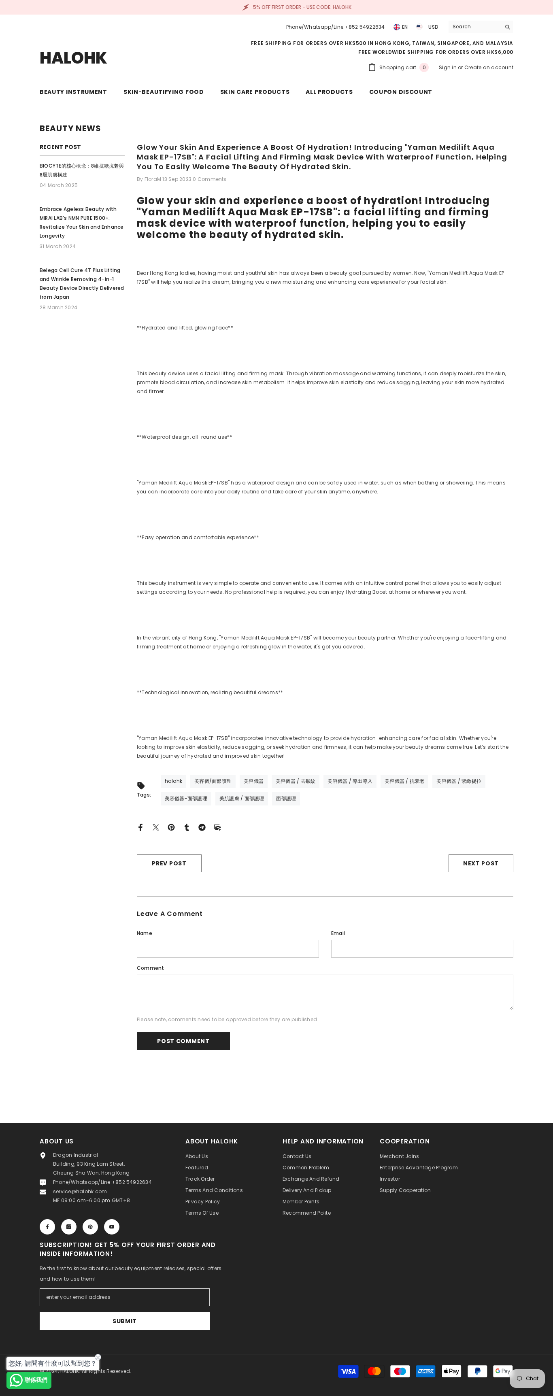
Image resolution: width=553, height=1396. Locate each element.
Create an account (488, 67)
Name (144, 933)
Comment (150, 968)
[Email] (217, 826)
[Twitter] (156, 826)
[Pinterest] (171, 826)
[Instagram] (69, 1227)
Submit (125, 1321)
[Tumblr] (186, 826)
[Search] (481, 27)
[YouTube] (111, 1227)
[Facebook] (140, 826)
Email (338, 933)
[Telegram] (202, 826)
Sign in (448, 67)
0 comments (209, 179)
